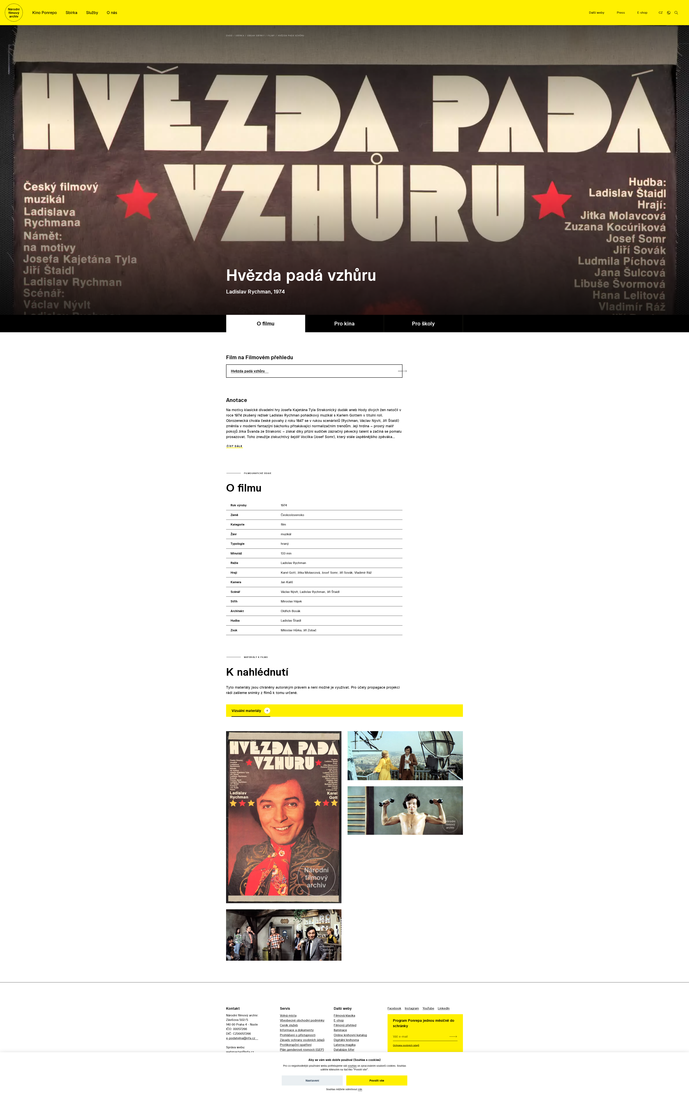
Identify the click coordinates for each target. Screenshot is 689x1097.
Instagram (412, 1008)
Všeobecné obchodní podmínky (302, 1020)
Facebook (394, 1008)
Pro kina (344, 323)
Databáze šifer (344, 1049)
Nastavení (312, 1080)
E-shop (642, 12)
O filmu (265, 323)
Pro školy (423, 323)
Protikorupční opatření (295, 1045)
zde (360, 1089)
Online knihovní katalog (350, 1035)
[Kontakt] (668, 12)
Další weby (597, 12)
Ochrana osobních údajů (406, 1045)
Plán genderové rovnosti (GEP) (302, 1049)
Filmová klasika (344, 1015)
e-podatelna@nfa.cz (240, 1038)
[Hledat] (676, 12)
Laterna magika (344, 1045)
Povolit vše (376, 1080)
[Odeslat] (453, 1036)
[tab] (250, 710)
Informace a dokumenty (297, 1030)
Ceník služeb (289, 1025)
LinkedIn (444, 1008)
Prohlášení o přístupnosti (297, 1035)
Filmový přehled (345, 1025)
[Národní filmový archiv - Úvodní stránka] (14, 13)
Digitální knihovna (346, 1040)
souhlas (352, 1065)
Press (621, 12)
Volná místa (288, 1015)
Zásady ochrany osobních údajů (302, 1040)
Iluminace (340, 1030)
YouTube (428, 1008)
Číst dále (234, 446)
